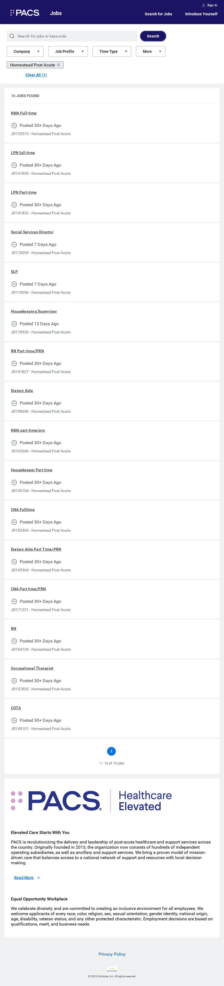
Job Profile (64, 51)
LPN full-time (23, 152)
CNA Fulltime (23, 509)
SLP (14, 271)
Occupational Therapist (32, 668)
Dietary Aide (22, 390)
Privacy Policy (112, 954)
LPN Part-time (24, 192)
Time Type (108, 51)
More (147, 51)
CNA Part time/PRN (28, 589)
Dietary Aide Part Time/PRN (36, 549)
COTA (16, 708)
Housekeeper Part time (31, 470)
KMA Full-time (24, 113)
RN (13, 628)
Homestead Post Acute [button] (32, 65)
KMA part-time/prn (28, 430)
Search (153, 36)
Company (22, 51)
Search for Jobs (158, 14)
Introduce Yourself (201, 14)
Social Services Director (32, 232)
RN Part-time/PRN (27, 351)
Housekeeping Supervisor (34, 311)
